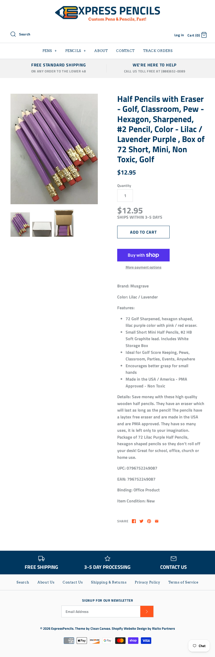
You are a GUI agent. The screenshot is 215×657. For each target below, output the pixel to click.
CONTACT (125, 51)
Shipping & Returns (109, 582)
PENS (49, 51)
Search (23, 582)
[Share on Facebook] (134, 521)
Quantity (124, 185)
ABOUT (101, 51)
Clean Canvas (100, 628)
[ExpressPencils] (107, 8)
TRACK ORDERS (158, 51)
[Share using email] (157, 521)
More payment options (144, 267)
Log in (179, 35)
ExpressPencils (62, 628)
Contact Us (73, 582)
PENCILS (75, 51)
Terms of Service (183, 582)
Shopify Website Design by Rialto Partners (143, 628)
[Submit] (146, 611)
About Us (45, 582)
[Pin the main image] (149, 521)
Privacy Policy (147, 582)
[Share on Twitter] (141, 521)
